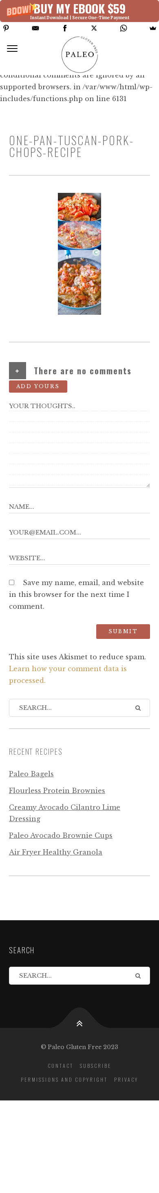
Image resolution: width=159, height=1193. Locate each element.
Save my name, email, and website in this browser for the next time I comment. (76, 594)
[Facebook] (65, 28)
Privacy (126, 1079)
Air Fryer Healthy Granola (55, 852)
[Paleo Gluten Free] (79, 54)
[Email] (35, 28)
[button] (79, 11)
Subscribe (95, 1065)
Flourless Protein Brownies (57, 790)
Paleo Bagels (31, 774)
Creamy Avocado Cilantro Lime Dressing (64, 813)
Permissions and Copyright (64, 1079)
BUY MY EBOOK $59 (79, 8)
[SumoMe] (153, 28)
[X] (94, 28)
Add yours (38, 386)
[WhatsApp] (123, 28)
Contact (60, 1065)
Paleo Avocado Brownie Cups (61, 835)
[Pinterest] (6, 28)
